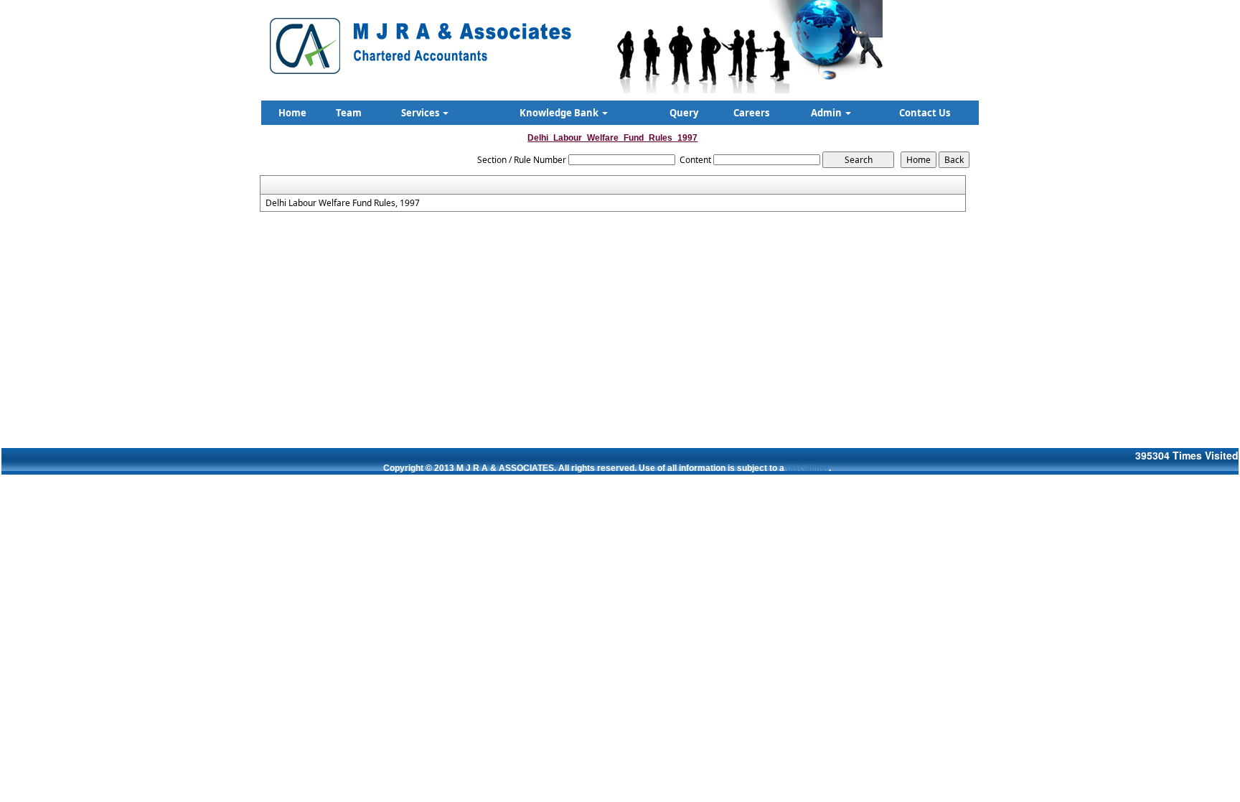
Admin (827, 112)
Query (684, 112)
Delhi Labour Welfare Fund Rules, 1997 (343, 203)
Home (292, 112)
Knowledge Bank (560, 112)
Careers (751, 112)
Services (421, 112)
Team (349, 112)
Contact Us (924, 112)
